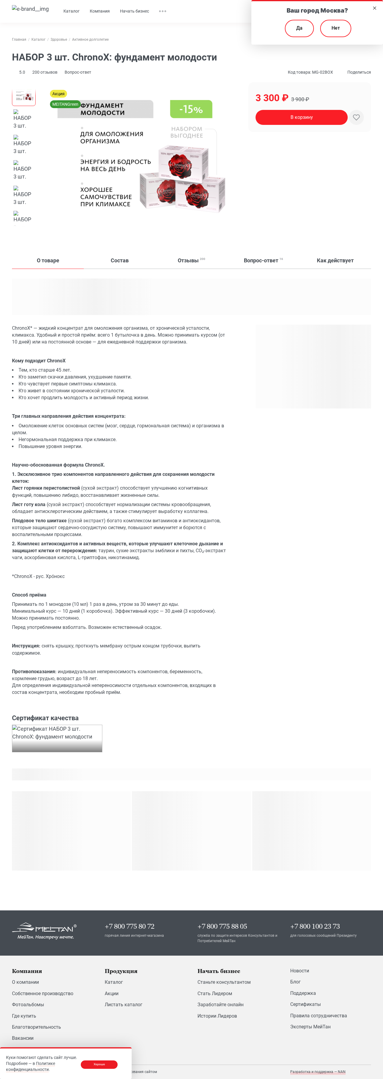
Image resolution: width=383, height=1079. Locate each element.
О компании (25, 982)
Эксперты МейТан (310, 1027)
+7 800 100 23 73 (315, 926)
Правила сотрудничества (318, 1016)
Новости (299, 971)
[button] (44, 72)
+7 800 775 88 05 (222, 926)
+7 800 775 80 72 (129, 926)
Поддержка (303, 993)
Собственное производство (42, 993)
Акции (111, 993)
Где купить (24, 1016)
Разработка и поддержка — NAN (318, 1072)
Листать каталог (123, 1004)
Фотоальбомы (28, 1004)
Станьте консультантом (224, 982)
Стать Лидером (214, 993)
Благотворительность (36, 1027)
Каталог (114, 982)
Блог (295, 982)
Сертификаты (305, 1004)
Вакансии (23, 1038)
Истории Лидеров (217, 1016)
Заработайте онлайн (220, 1004)
